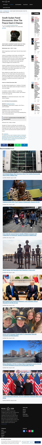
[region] (21, 441)
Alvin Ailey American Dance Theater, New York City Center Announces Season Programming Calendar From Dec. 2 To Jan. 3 (37, 26)
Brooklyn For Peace (10, 103)
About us (24, 409)
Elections (2, 433)
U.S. (3, 139)
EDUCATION (25, 4)
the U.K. (9, 138)
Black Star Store (6, 7)
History (36, 58)
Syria (24, 137)
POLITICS (36, 60)
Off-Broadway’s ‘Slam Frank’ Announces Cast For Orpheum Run (37, 45)
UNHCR (5, 139)
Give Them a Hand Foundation (14, 136)
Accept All (37, 442)
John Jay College (23, 136)
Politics (2, 436)
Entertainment (18, 4)
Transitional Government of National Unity (18, 138)
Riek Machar (9, 137)
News (35, 55)
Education (36, 57)
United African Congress (11, 139)
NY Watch (11, 4)
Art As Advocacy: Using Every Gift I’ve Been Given (37, 108)
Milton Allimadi (4, 137)
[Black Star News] (6, 1)
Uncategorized (6, 10)
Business (36, 17)
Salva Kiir (16, 137)
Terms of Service (25, 415)
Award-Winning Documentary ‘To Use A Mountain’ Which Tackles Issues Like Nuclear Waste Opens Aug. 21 (37, 92)
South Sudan (20, 137)
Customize (24, 442)
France (7, 136)
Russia (13, 137)
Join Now (4, 28)
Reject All (31, 442)
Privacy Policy (25, 414)
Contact (24, 412)
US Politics (5, 4)
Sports (31, 4)
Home (1, 10)
